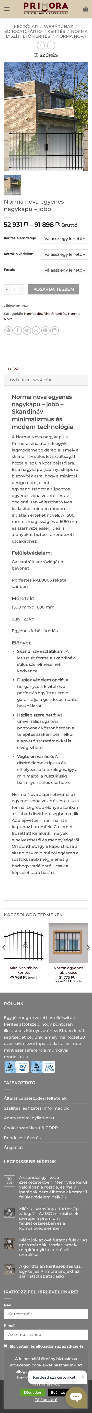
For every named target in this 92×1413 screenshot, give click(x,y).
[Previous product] (51, 45)
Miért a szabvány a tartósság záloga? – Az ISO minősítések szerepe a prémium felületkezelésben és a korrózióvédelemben (49, 1218)
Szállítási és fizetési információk (36, 1108)
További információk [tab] (29, 380)
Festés (9, 270)
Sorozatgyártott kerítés (34, 31)
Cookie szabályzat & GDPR (31, 1127)
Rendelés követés (22, 1137)
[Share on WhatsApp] (8, 330)
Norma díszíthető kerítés (47, 34)
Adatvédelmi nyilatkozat (29, 1117)
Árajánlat (13, 1147)
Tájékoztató (46, 1399)
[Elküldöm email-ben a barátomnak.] (36, 330)
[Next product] (41, 45)
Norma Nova (71, 36)
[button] (7, 9)
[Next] (88, 957)
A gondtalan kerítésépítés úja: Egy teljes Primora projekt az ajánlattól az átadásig (50, 1271)
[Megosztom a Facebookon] (18, 330)
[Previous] (4, 957)
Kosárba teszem (53, 289)
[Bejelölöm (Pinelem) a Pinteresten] (45, 330)
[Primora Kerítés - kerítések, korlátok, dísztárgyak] (46, 9)
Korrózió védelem (18, 254)
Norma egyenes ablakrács (68, 970)
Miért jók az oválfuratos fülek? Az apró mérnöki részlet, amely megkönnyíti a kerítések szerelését (53, 1247)
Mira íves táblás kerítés (24, 970)
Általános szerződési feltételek (35, 1098)
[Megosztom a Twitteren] (27, 330)
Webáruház (58, 26)
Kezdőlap (26, 26)
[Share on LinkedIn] (54, 330)
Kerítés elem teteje (20, 238)
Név (7, 1305)
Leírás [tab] (14, 369)
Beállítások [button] (60, 1392)
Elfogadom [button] (33, 1392)
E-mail (9, 1325)
